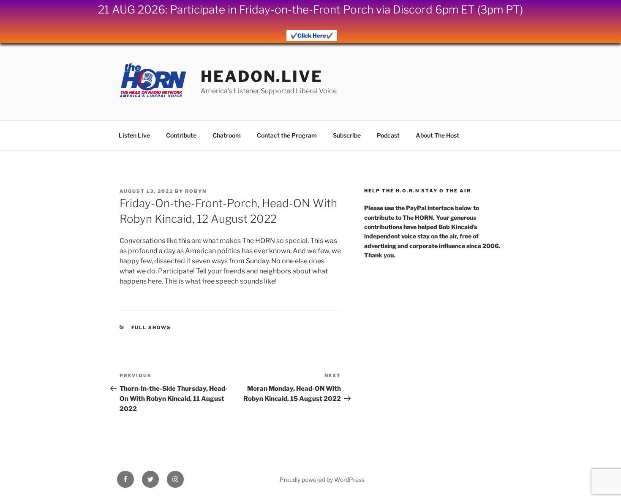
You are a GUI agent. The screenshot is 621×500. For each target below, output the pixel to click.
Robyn (196, 191)
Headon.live (262, 76)
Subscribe (347, 135)
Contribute (181, 135)
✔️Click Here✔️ (312, 35)
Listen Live (134, 135)
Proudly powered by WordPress (322, 479)
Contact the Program (287, 135)
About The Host (437, 135)
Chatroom (226, 135)
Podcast (388, 135)
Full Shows (151, 327)
